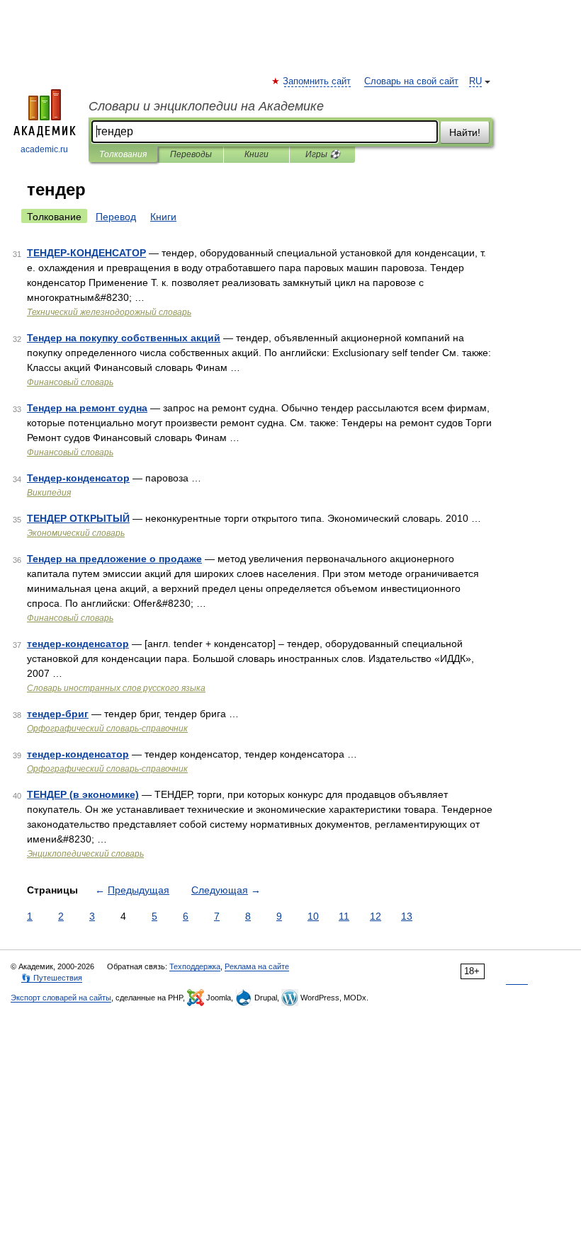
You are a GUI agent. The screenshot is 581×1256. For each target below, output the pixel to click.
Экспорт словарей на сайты (61, 997)
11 (344, 916)
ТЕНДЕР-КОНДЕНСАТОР (86, 252)
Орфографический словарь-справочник (107, 728)
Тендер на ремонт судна (87, 407)
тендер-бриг (58, 713)
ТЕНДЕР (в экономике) (83, 794)
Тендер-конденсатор (78, 478)
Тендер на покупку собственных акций (123, 337)
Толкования (123, 154)
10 (313, 916)
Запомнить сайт (317, 81)
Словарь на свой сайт (411, 81)
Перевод (116, 216)
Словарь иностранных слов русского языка (116, 688)
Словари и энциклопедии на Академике (206, 106)
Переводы (191, 154)
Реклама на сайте (257, 966)
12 (375, 916)
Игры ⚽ (322, 154)
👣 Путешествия (51, 978)
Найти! (464, 132)
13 (406, 916)
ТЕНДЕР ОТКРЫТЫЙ (78, 518)
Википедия (49, 493)
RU (475, 81)
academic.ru (44, 149)
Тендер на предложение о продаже (114, 558)
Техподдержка (194, 966)
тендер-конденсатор (78, 643)
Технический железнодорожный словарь (109, 312)
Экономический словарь (76, 533)
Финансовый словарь (70, 382)
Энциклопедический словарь (85, 854)
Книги (256, 154)
